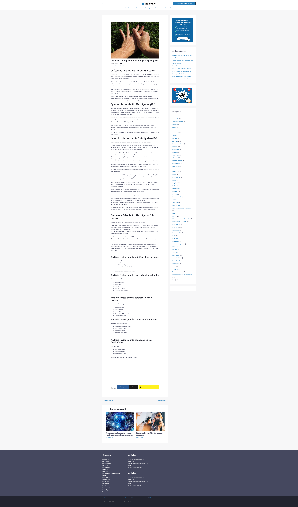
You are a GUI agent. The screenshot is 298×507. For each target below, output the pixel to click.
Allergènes (175, 124)
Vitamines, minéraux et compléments (182, 274)
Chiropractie (175, 155)
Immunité (175, 194)
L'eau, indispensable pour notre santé (182, 208)
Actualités (130, 8)
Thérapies (138, 8)
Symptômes (175, 263)
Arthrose (174, 138)
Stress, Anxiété (176, 258)
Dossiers (172, 8)
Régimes (174, 246)
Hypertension (176, 188)
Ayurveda (175, 141)
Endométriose (176, 177)
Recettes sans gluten (177, 244)
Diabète (174, 169)
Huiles (174, 185)
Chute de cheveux (177, 160)
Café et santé (175, 149)
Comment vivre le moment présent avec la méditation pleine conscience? (119, 434)
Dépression (175, 166)
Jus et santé (175, 202)
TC (173, 266)
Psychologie (175, 241)
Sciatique (174, 249)
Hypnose (174, 191)
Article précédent (108, 400)
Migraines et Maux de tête (179, 221)
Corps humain (176, 163)
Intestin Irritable (176, 197)
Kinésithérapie (176, 205)
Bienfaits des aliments (178, 144)
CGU (150, 497)
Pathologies (175, 230)
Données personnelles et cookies (140, 497)
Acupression (175, 118)
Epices (174, 180)
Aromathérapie (176, 130)
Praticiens (175, 238)
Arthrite (174, 135)
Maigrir (174, 216)
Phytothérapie (176, 233)
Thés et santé (175, 269)
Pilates (174, 235)
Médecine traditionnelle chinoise (181, 219)
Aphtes (174, 127)
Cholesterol (175, 158)
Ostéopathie (175, 227)
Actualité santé (115, 66)
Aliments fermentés (177, 121)
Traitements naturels (160, 8)
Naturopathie (176, 224)
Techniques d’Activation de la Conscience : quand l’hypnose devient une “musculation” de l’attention (182, 76)
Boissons (174, 146)
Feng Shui (175, 183)
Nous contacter (117, 497)
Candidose (175, 152)
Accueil (124, 8)
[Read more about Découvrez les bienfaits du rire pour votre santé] (150, 421)
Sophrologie (175, 255)
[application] (142, 8)
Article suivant (162, 400)
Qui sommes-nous (108, 497)
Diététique (148, 8)
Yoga (173, 280)
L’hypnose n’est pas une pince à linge (181, 71)
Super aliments (176, 260)
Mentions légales (127, 497)
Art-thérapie (175, 132)
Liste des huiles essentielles (135, 467)
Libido (174, 213)
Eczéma (174, 174)
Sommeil (174, 252)
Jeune (174, 199)
